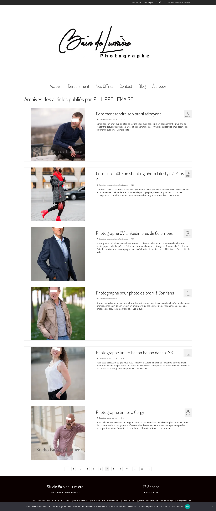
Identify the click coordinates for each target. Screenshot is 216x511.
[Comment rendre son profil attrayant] (58, 134)
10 (127, 469)
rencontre (113, 119)
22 (142, 469)
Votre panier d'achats (180, 2)
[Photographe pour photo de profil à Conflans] (58, 313)
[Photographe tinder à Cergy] (58, 432)
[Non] (212, 506)
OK (187, 506)
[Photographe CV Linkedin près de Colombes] (58, 253)
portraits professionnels (118, 185)
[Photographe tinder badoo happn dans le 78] (58, 373)
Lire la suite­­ (123, 129)
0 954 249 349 (151, 492)
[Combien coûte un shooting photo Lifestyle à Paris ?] (58, 194)
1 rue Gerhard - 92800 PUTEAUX (65, 492)
